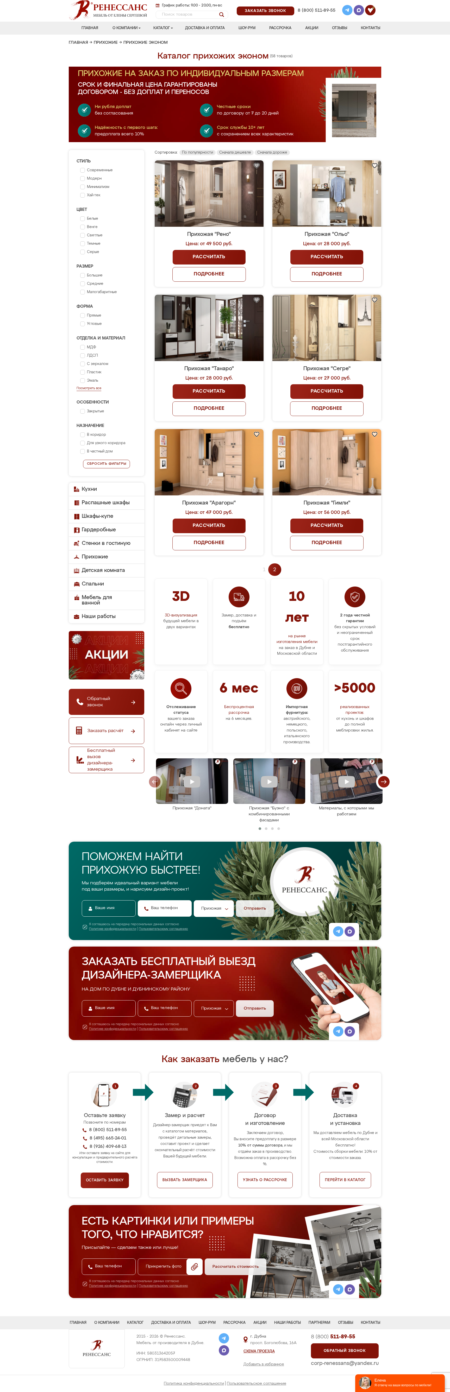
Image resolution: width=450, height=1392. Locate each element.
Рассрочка (280, 28)
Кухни (89, 489)
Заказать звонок (265, 11)
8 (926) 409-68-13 (316, 17)
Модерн (94, 178)
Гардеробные (99, 529)
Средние (95, 284)
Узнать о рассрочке (265, 1180)
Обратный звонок (345, 1351)
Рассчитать (209, 257)
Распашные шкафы (106, 502)
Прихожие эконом (145, 43)
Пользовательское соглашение (256, 1383)
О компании (125, 28)
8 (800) (333, 1336)
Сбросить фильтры (106, 463)
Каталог (161, 28)
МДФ (91, 347)
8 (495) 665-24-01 (316, 4)
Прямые (94, 315)
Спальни (93, 584)
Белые (92, 219)
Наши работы (99, 616)
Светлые (95, 235)
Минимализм (98, 187)
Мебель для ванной (97, 600)
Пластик (94, 372)
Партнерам (319, 1323)
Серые (93, 252)
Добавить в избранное (263, 1364)
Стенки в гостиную (106, 543)
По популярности (197, 152)
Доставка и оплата (205, 28)
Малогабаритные (102, 292)
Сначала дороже (272, 152)
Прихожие (106, 43)
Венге (92, 227)
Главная (90, 28)
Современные (100, 170)
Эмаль (92, 380)
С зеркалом (97, 364)
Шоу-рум (247, 28)
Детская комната (103, 570)
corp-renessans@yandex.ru (345, 1363)
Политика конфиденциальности (194, 1383)
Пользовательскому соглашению (163, 929)
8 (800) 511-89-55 (316, 10)
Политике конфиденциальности (112, 929)
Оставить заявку (105, 1180)
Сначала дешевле (235, 152)
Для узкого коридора (106, 443)
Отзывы (339, 28)
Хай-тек (94, 195)
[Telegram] (347, 11)
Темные (94, 243)
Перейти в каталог (345, 1180)
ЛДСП (92, 355)
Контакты (370, 28)
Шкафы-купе (97, 516)
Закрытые (95, 411)
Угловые (94, 324)
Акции (311, 28)
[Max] (359, 11)
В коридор (96, 435)
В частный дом (100, 451)
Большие (95, 275)
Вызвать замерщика (184, 1180)
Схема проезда (259, 1351)
